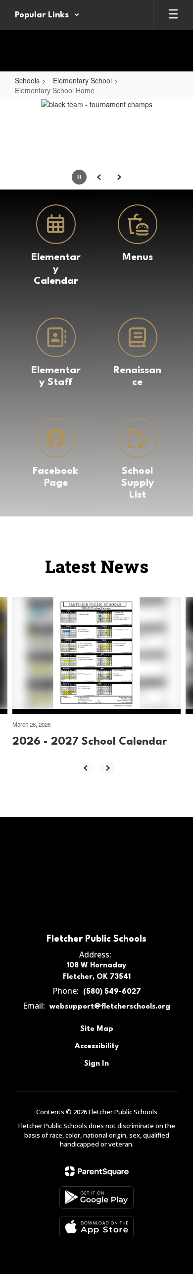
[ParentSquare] (96, 1171)
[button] (47, 15)
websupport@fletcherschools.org (109, 1007)
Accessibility (97, 1046)
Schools (27, 80)
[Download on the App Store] (96, 1227)
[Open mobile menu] (173, 15)
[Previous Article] (85, 768)
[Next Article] (107, 768)
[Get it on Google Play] (96, 1197)
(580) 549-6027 (112, 992)
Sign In (96, 1064)
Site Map (96, 1029)
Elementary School (82, 80)
